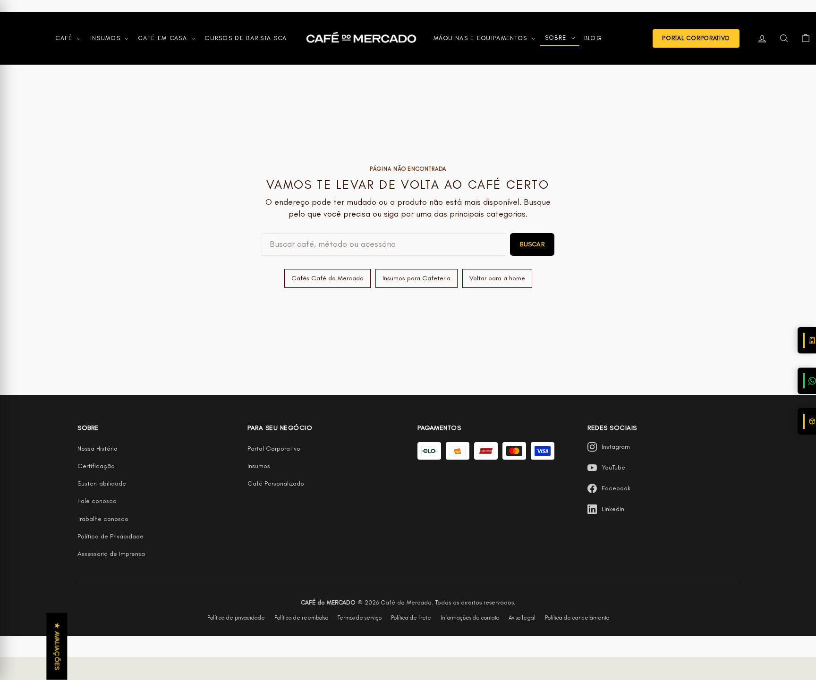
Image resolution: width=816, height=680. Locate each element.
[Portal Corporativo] (807, 340)
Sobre (557, 37)
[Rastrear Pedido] (807, 421)
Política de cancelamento (577, 617)
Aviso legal (522, 617)
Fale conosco (97, 501)
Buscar (532, 244)
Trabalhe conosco (102, 519)
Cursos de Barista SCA (245, 38)
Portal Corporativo (273, 449)
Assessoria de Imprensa (111, 554)
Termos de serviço (360, 617)
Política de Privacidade (110, 536)
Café (65, 38)
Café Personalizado (275, 483)
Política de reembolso (301, 617)
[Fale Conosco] (807, 381)
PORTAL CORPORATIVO (696, 38)
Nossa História (97, 449)
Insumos (106, 38)
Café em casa (163, 38)
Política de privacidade (236, 617)
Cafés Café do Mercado (327, 278)
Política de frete (411, 617)
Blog (593, 38)
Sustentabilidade (101, 483)
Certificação (96, 466)
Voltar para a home (497, 278)
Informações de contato (470, 617)
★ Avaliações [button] (57, 646)
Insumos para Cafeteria (416, 278)
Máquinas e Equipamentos (482, 38)
